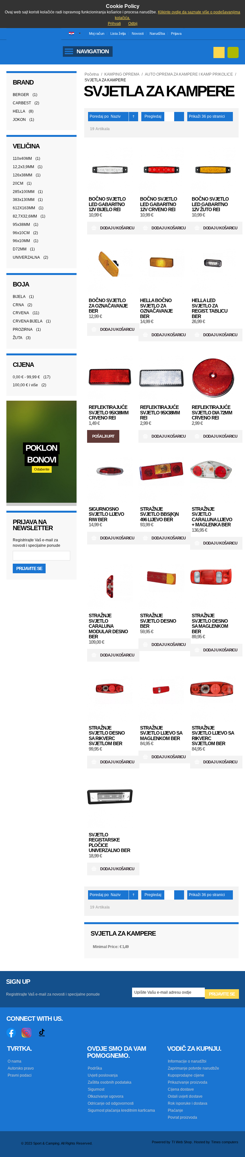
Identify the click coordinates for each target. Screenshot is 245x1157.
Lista (179, 116)
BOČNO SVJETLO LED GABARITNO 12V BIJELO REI (107, 204)
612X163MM (24, 208)
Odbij (132, 23)
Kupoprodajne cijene (186, 1075)
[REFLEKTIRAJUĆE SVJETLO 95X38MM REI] (161, 378)
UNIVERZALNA (26, 257)
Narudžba (157, 33)
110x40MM (22, 158)
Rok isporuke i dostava (187, 1103)
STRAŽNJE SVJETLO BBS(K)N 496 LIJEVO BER (159, 514)
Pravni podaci (20, 1075)
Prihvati (114, 23)
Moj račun (96, 33)
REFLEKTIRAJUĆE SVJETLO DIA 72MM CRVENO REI (212, 412)
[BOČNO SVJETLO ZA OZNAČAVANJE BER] (110, 271)
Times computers (224, 1142)
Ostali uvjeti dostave (185, 1096)
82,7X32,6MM (25, 216)
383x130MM (23, 199)
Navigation (93, 51)
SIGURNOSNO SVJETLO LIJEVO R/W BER (106, 514)
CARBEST (22, 103)
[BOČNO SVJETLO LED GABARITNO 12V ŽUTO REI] (213, 170)
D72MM (19, 249)
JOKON (19, 119)
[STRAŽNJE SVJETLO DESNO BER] (161, 587)
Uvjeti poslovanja (103, 1075)
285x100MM (23, 191)
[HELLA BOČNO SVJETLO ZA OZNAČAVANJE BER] (161, 271)
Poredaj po (99, 116)
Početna (92, 74)
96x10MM (21, 241)
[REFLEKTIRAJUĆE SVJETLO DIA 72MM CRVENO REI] (213, 378)
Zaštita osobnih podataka (109, 1082)
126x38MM (22, 175)
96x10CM (21, 233)
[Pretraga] (219, 52)
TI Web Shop (182, 1142)
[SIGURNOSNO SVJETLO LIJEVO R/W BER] (110, 480)
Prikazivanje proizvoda (187, 1082)
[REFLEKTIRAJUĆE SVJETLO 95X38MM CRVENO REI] (110, 378)
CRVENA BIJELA (27, 321)
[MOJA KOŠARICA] (233, 52)
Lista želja (118, 33)
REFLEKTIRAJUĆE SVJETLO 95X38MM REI (160, 412)
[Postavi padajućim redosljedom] (133, 116)
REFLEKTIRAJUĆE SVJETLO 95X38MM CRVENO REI (109, 412)
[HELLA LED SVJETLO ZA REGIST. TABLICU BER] (213, 271)
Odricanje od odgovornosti (111, 1103)
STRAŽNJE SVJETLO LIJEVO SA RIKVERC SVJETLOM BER (213, 735)
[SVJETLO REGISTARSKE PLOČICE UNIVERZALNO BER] (110, 805)
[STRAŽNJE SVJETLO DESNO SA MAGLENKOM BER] (213, 587)
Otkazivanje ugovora (105, 1096)
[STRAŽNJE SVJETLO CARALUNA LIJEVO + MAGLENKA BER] (213, 480)
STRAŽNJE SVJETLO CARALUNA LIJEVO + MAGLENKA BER (212, 517)
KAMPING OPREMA (121, 74)
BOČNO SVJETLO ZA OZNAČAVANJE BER (108, 306)
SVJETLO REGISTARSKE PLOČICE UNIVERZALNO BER (109, 842)
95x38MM (21, 224)
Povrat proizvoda (182, 1117)
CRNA (18, 305)
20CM (18, 183)
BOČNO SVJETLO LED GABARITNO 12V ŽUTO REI (210, 204)
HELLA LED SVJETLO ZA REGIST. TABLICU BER (209, 308)
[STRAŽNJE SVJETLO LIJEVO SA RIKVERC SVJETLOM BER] (213, 699)
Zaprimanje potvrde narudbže (193, 1068)
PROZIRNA (23, 329)
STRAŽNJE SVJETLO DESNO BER (158, 621)
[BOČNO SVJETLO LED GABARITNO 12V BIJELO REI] (110, 170)
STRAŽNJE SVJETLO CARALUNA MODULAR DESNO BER (108, 626)
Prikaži (195, 116)
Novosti (138, 33)
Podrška (95, 1068)
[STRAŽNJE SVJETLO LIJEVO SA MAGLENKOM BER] (161, 699)
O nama (14, 1061)
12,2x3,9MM (23, 167)
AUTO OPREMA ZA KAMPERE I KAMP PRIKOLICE (189, 74)
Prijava (176, 33)
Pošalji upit (103, 436)
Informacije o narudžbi (187, 1061)
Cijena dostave (181, 1089)
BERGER (21, 95)
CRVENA (21, 313)
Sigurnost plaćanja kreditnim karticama (121, 1110)
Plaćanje (175, 1110)
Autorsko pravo (21, 1068)
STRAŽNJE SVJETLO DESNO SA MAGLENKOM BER (210, 623)
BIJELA (19, 296)
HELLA (19, 111)
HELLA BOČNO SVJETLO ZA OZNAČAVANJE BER (156, 308)
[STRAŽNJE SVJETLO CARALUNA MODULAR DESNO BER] (110, 587)
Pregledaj (153, 116)
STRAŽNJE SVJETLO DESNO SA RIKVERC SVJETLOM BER (107, 735)
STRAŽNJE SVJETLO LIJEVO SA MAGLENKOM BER (161, 733)
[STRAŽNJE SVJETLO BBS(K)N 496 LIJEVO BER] (161, 480)
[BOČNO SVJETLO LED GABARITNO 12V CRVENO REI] (161, 170)
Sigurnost (96, 1089)
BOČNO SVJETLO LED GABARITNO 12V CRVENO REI (158, 204)
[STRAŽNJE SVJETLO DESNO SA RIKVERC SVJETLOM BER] (110, 699)
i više (25, 385)
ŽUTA (17, 338)
